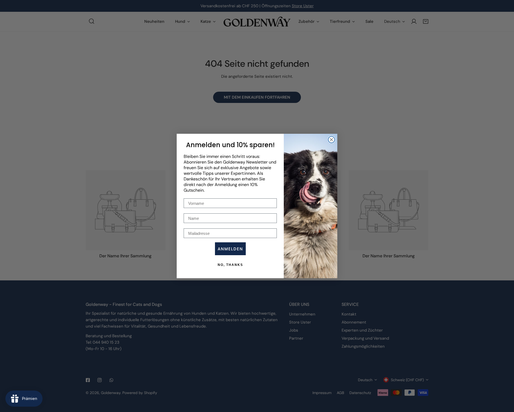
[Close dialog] (331, 139)
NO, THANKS (230, 265)
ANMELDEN (230, 249)
